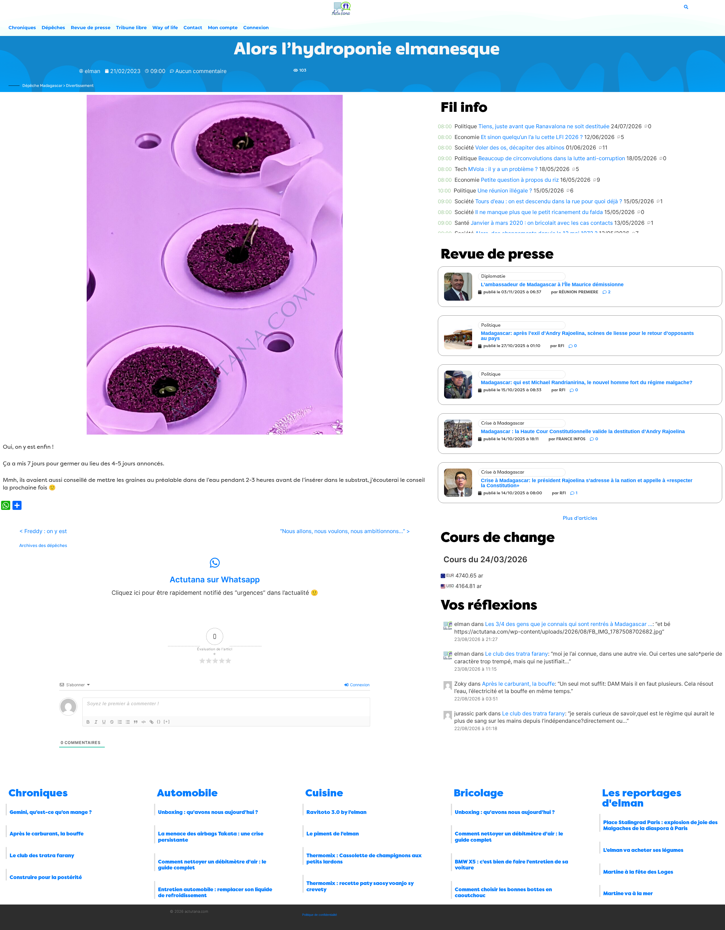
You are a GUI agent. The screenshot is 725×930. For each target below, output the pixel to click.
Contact (193, 27)
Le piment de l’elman (332, 834)
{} (159, 721)
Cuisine (324, 793)
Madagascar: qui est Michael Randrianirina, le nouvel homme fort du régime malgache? (586, 382)
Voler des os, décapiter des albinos (519, 147)
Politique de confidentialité (319, 914)
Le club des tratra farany (516, 653)
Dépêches (53, 27)
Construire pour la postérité (46, 877)
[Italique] (96, 722)
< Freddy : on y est (43, 531)
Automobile (187, 793)
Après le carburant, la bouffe (518, 683)
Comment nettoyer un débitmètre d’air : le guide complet (212, 865)
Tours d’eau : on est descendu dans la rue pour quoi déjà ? (548, 201)
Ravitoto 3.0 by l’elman (336, 812)
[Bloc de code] (144, 722)
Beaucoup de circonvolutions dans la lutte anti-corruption (551, 158)
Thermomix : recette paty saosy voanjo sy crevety (359, 886)
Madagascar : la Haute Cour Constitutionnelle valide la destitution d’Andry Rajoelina (583, 431)
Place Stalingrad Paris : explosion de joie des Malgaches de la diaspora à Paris (660, 825)
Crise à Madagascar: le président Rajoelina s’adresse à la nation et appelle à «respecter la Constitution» (586, 483)
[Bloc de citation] (136, 722)
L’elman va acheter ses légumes (643, 850)
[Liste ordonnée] (120, 722)
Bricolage (479, 793)
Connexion (256, 27)
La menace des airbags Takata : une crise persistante (210, 837)
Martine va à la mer (628, 893)
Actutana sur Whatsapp (215, 579)
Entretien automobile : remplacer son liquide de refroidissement (215, 892)
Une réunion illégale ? (504, 190)
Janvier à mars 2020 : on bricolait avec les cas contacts (542, 222)
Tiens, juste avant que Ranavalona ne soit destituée (543, 126)
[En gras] (88, 722)
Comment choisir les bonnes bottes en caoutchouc (503, 892)
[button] (580, 518)
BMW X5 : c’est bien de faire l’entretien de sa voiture (511, 865)
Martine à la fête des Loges (638, 872)
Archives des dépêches (43, 545)
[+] (167, 721)
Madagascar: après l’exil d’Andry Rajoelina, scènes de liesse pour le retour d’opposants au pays (587, 335)
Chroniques (22, 27)
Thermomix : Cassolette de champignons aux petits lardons (364, 858)
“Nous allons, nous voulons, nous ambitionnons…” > (345, 531)
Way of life (165, 27)
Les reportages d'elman (641, 798)
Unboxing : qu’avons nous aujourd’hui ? (208, 812)
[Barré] (112, 722)
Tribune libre (131, 27)
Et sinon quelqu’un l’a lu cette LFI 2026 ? (532, 137)
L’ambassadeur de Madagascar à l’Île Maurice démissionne (552, 284)
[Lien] (151, 722)
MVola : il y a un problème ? (503, 169)
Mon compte (223, 27)
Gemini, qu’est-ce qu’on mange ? (51, 812)
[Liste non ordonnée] (128, 722)
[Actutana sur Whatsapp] (214, 562)
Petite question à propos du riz (520, 179)
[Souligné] (104, 722)
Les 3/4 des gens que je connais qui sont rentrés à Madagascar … (568, 624)
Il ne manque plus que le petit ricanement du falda (539, 212)
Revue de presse (90, 27)
